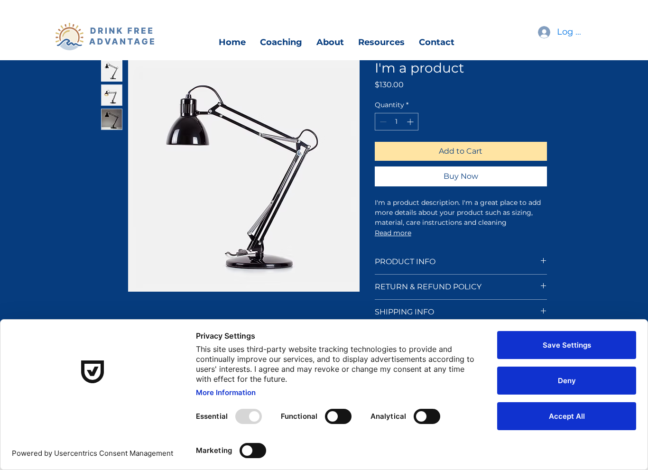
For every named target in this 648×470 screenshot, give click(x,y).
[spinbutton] (396, 121)
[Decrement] (382, 121)
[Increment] (411, 121)
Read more (393, 233)
